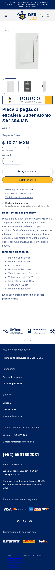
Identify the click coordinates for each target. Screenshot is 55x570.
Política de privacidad (15, 558)
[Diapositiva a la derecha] (31, 340)
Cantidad (6, 155)
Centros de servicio (12, 416)
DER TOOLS (18, 555)
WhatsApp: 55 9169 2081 (15, 435)
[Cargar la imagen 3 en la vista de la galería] (44, 86)
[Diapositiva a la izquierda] (24, 340)
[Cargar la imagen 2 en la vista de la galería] (27, 86)
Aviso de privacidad (13, 384)
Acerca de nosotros (12, 377)
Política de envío (13, 565)
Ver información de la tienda (19, 197)
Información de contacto (16, 562)
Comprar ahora (27, 180)
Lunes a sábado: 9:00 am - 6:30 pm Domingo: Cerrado (20, 473)
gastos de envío (28, 148)
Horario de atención (12, 464)
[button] (6, 15)
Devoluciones (9, 409)
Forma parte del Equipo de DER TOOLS (23, 358)
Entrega (7, 403)
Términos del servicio (15, 560)
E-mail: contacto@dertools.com (18, 442)
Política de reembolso (15, 567)
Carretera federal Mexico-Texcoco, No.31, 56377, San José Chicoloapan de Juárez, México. (24, 484)
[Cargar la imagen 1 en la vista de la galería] (10, 86)
